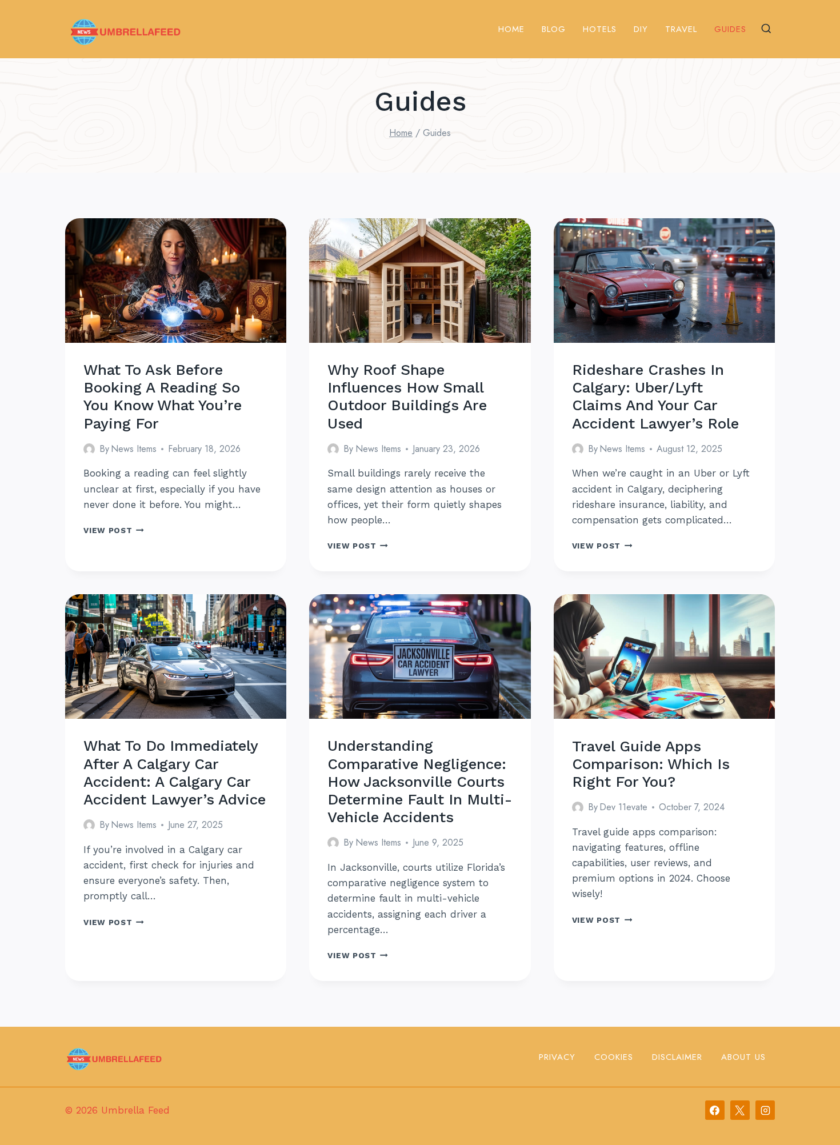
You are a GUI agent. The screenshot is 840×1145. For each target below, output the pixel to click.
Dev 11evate (623, 807)
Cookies (613, 1057)
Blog (554, 29)
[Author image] (89, 449)
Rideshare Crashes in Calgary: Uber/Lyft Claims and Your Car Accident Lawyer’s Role (655, 396)
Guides (730, 29)
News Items (134, 448)
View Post (113, 530)
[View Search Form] (766, 29)
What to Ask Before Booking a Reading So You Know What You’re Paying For (162, 396)
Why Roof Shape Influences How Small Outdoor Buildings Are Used (407, 396)
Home (511, 29)
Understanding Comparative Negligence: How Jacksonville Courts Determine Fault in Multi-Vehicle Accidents (419, 781)
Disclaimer (677, 1057)
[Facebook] (715, 1110)
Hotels (600, 29)
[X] (740, 1110)
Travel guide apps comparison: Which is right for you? (651, 764)
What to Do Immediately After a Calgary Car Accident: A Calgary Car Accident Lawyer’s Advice (174, 772)
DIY (641, 29)
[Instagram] (765, 1110)
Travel (681, 29)
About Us (743, 1057)
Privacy (557, 1057)
